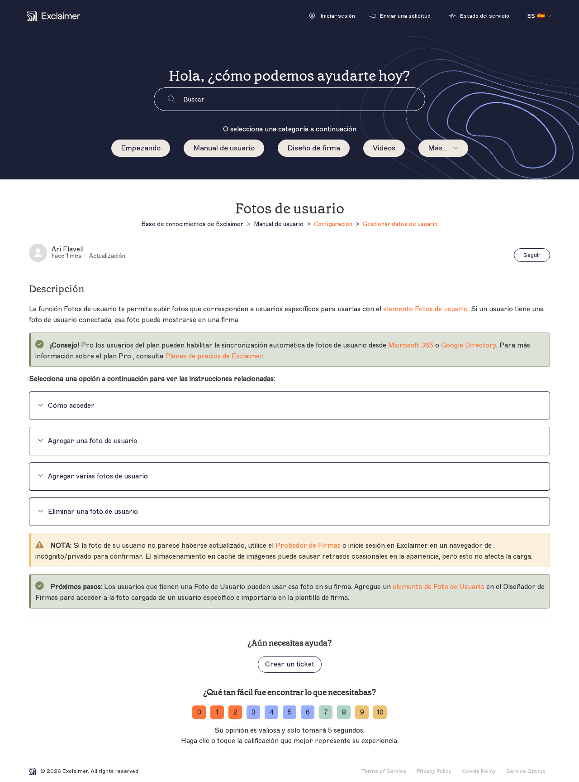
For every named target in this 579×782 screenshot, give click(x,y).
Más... (438, 148)
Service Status (526, 771)
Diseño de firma (313, 148)
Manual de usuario (224, 148)
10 (380, 712)
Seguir (532, 255)
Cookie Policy (479, 771)
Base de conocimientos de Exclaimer (192, 224)
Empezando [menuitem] (141, 148)
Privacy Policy (434, 771)
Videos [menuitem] (384, 148)
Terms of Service (383, 771)
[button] (332, 16)
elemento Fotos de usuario (425, 309)
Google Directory (468, 345)
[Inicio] (53, 16)
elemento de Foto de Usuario (438, 587)
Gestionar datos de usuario (400, 224)
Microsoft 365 (410, 345)
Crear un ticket (289, 664)
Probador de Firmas (308, 545)
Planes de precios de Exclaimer (214, 356)
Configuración (333, 224)
